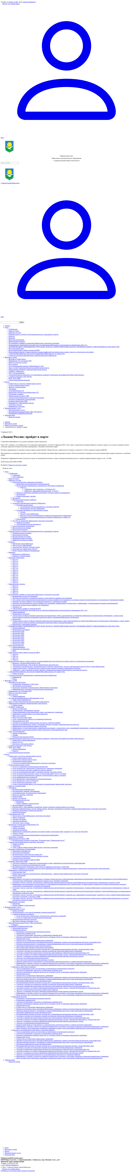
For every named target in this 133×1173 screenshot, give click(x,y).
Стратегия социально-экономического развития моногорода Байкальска (32, 355)
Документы (12, 389)
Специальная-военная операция (19, 380)
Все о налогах (13, 364)
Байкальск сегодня (15, 333)
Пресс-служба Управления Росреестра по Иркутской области (29, 368)
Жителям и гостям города (17, 359)
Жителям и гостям (11, 357)
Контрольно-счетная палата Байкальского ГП (24, 392)
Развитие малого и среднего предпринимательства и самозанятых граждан (33, 334)
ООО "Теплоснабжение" (17, 373)
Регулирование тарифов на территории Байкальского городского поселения (34, 343)
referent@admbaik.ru (29, 2)
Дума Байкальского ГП (16, 390)
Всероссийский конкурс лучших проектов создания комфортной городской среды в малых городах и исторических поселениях (51, 352)
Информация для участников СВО (20, 361)
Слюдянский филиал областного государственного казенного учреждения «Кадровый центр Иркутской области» (46, 375)
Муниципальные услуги (13, 408)
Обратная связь (10, 415)
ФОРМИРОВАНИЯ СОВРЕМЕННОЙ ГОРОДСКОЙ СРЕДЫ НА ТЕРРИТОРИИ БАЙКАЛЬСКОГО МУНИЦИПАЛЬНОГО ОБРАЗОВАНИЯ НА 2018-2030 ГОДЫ (64, 347)
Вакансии (12, 338)
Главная (7, 326)
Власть (7, 382)
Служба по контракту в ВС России (20, 376)
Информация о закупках (17, 406)
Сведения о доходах (15, 405)
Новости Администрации (17, 387)
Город (7, 327)
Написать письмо (14, 417)
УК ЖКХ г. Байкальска (16, 371)
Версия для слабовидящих (11, 4)
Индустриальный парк (16, 348)
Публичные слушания (16, 394)
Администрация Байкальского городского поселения (26, 398)
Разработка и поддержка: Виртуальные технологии (18, 1171)
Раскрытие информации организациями (22, 399)
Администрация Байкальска (10, 183)
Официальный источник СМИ (19, 396)
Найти (21, 322)
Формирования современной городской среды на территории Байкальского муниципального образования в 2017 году (48, 345)
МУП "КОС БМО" (15, 378)
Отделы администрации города (19, 385)
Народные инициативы (16, 340)
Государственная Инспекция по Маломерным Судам (26, 366)
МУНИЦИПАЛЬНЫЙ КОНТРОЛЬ (20, 413)
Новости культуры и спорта (17, 465)
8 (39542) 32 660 (12, 2)
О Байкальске (13, 329)
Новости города (14, 331)
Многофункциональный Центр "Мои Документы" (25, 412)
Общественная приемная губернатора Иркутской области (28, 369)
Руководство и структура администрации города (25, 383)
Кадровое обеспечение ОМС (18, 401)
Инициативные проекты (17, 341)
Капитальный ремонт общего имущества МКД (24, 350)
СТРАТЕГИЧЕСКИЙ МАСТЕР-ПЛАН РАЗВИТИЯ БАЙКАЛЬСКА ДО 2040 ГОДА (37, 354)
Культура (12, 336)
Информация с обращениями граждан (21, 403)
